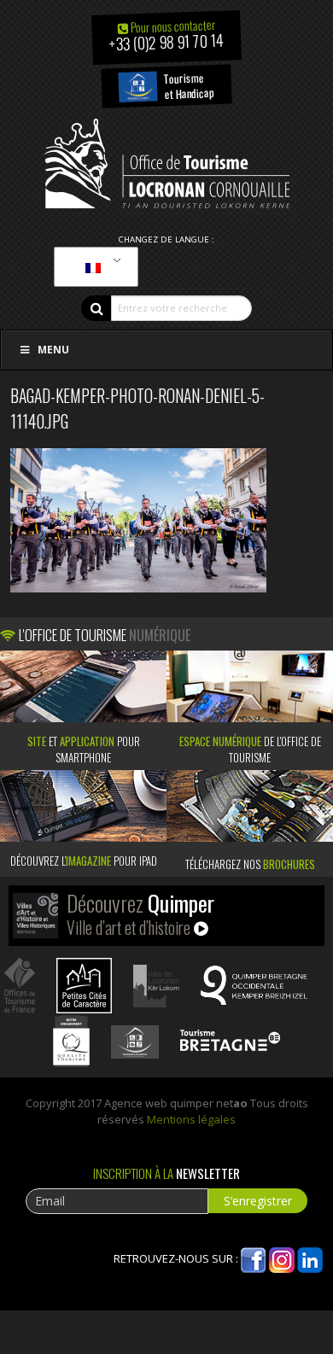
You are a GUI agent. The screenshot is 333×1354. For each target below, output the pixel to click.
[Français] (93, 267)
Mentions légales (191, 1119)
